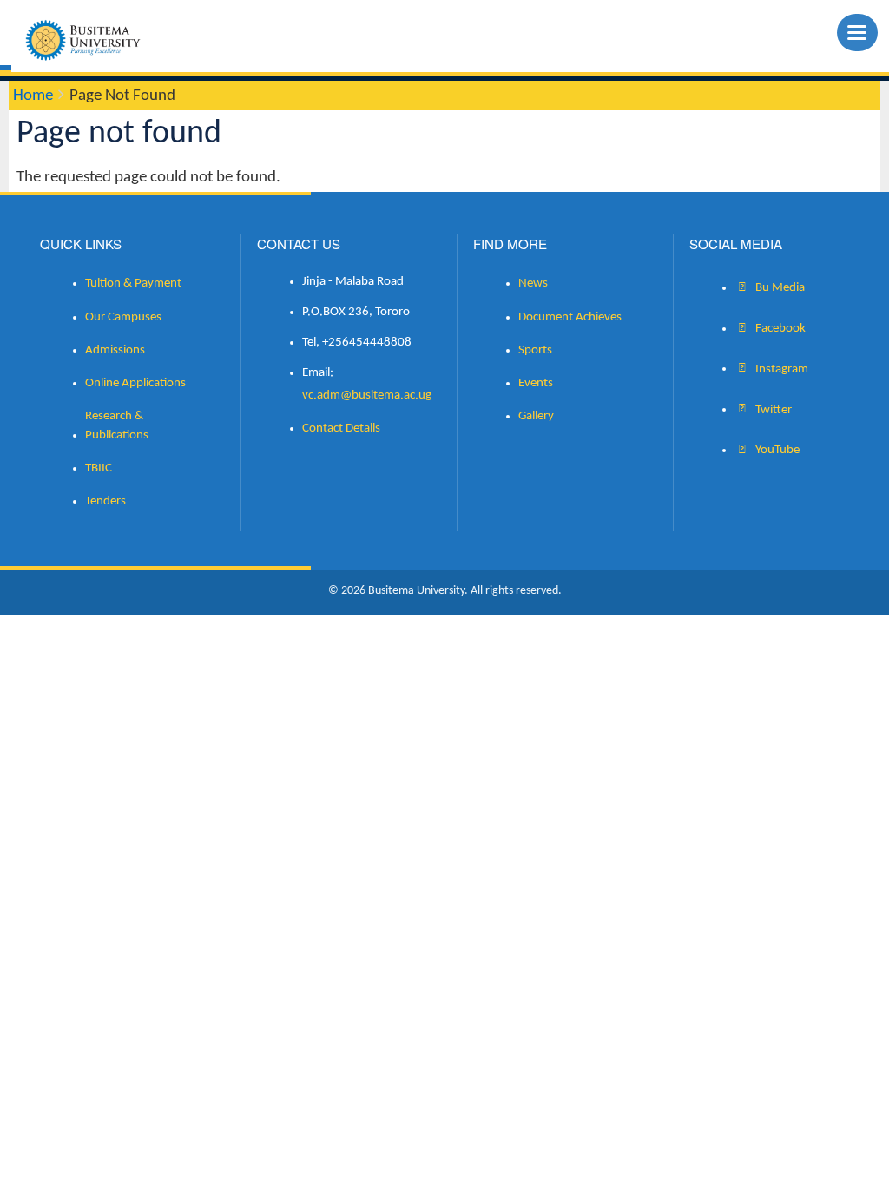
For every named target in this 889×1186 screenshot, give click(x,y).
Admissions (115, 350)
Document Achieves (570, 317)
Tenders (105, 501)
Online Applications (135, 383)
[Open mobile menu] (857, 32)
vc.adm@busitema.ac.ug (366, 395)
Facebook (779, 328)
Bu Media (779, 287)
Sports (535, 350)
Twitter (772, 409)
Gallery (536, 416)
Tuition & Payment (133, 283)
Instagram (780, 368)
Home (33, 96)
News (533, 283)
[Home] (89, 39)
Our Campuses (123, 317)
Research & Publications (116, 426)
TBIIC (98, 468)
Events (535, 383)
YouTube (776, 450)
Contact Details (341, 428)
